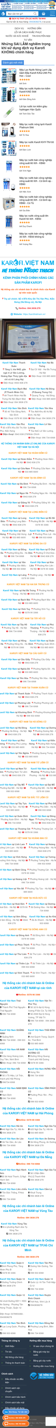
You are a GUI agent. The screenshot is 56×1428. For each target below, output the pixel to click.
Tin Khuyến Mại (41, 35)
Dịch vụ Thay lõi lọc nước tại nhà (29, 18)
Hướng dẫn (34, 28)
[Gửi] (35, 14)
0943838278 (35, 21)
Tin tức (8, 1351)
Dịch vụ (19, 28)
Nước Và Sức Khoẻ (17, 35)
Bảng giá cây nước (42, 1360)
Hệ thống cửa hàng (14, 1357)
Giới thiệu (9, 1346)
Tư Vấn (28, 39)
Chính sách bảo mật (14, 1402)
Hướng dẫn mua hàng (43, 1366)
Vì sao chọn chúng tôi (43, 1346)
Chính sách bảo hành (15, 1396)
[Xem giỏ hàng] (43, 13)
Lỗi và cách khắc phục (28, 32)
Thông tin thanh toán (15, 1362)
